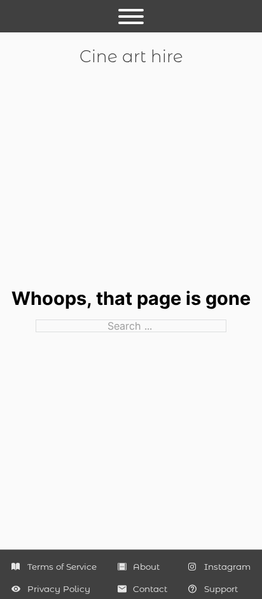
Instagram (227, 567)
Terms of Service (62, 567)
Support (221, 589)
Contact (150, 589)
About (146, 567)
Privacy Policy (58, 589)
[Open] (131, 16)
